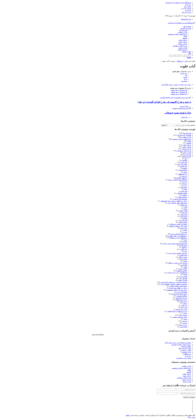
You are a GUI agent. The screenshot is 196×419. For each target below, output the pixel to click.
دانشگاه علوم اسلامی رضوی (177, 180)
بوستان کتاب (182, 315)
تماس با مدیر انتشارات (183, 358)
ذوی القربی (183, 249)
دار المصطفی (182, 174)
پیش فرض (183, 73)
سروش (184, 321)
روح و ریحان (183, 325)
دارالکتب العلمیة (181, 178)
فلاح (185, 274)
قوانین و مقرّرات (185, 350)
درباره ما (188, 4)
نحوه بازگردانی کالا (185, 348)
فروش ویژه (187, 154)
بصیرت (184, 232)
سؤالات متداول (186, 346)
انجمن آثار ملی (182, 164)
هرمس (184, 323)
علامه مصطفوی (181, 270)
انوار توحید (183, 228)
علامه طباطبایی (181, 193)
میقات (185, 303)
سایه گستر (183, 255)
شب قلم (184, 191)
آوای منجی (183, 214)
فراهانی (184, 195)
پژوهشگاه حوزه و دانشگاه (178, 238)
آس (186, 158)
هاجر (185, 207)
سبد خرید (188, 10)
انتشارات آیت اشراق (184, 135)
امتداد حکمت (182, 222)
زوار (185, 251)
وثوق (185, 209)
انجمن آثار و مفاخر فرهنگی (178, 226)
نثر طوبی (184, 305)
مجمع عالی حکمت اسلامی (178, 286)
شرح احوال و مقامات (184, 151)
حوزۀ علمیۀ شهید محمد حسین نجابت (174, 243)
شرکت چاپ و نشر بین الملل (177, 263)
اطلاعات (184, 160)
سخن (185, 319)
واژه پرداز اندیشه (181, 309)
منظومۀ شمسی (181, 296)
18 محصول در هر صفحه (179, 90)
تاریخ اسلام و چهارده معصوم (181, 139)
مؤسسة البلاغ (182, 197)
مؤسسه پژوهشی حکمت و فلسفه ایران (174, 284)
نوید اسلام (183, 205)
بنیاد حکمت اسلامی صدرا (178, 234)
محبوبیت (184, 81)
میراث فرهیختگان (181, 299)
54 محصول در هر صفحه (179, 94)
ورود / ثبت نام (186, 12)
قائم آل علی (183, 278)
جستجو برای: (191, 125)
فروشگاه (180, 61)
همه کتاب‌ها (187, 133)
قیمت (185, 77)
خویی (185, 172)
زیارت (185, 185)
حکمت (185, 241)
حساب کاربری (186, 8)
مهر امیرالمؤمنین (181, 298)
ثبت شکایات (187, 354)
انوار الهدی (183, 166)
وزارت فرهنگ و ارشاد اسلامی (177, 311)
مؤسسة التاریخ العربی (179, 199)
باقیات (185, 230)
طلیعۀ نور (183, 265)
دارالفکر (184, 247)
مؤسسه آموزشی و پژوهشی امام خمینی (173, 282)
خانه (186, 61)
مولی (185, 313)
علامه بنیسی (183, 269)
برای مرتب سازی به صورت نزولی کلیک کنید (176, 84)
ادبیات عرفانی (186, 149)
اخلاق (189, 141)
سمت (185, 261)
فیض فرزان (183, 276)
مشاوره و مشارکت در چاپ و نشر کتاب (177, 342)
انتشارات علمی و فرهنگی (178, 224)
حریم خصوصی (186, 352)
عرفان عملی (186, 147)
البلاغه (185, 218)
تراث (185, 240)
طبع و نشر (183, 327)
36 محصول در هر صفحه (179, 92)
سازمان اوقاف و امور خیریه (177, 253)
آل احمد (184, 212)
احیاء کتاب (183, 216)
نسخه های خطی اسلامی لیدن (177, 203)
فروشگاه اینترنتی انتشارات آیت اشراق (178, 2)
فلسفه (189, 143)
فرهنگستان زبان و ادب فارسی (176, 272)
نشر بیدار (184, 307)
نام (186, 75)
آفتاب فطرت (182, 210)
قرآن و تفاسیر (186, 137)
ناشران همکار (186, 156)
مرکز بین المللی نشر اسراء (178, 288)
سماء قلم (184, 187)
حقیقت (184, 168)
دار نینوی (184, 176)
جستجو (164, 125)
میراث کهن (183, 301)
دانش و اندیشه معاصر (179, 317)
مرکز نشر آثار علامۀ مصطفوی (176, 290)
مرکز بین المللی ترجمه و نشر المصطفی (173, 201)
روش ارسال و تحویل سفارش (181, 344)
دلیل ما (184, 181)
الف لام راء (183, 162)
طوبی (185, 267)
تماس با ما (187, 6)
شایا (185, 189)
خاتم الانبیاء (183, 245)
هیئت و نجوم (187, 152)
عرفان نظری (186, 145)
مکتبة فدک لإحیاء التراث (179, 294)
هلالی (127, 415)
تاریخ (185, 79)
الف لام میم (183, 220)
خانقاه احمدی (182, 170)
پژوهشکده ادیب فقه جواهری (177, 236)
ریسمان (184, 183)
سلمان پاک (183, 259)
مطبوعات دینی (182, 292)
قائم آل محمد (182, 280)
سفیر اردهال (183, 257)
